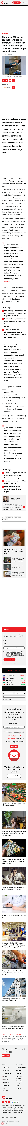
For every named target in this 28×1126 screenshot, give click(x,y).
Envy (16, 1119)
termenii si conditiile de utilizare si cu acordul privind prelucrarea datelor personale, (15, 735)
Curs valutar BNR (21, 1067)
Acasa (3, 1035)
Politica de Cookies (19, 1077)
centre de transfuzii (9, 517)
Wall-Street (4, 1119)
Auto (4, 1088)
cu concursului (14, 738)
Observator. (8, 281)
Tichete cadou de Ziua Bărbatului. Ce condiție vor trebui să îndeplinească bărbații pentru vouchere (14, 333)
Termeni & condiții (19, 1082)
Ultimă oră (6, 1067)
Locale (11, 1035)
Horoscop (6, 1085)
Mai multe (14, 776)
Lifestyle (5, 1079)
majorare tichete (18, 517)
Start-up (23, 1119)
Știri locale (6, 1070)
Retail (19, 1119)
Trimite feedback (9, 660)
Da (6, 640)
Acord (17, 1086)
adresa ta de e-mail (14, 723)
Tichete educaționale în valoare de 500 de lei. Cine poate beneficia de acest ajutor (14, 475)
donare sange (4, 519)
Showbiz (5, 1076)
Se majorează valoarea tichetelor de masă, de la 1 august (12, 489)
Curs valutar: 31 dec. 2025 (14, 670)
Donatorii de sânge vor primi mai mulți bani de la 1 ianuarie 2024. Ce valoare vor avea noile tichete (14, 322)
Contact (18, 1088)
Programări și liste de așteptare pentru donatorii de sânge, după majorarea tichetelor (14, 313)
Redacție (18, 1073)
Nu (6, 644)
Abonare (14, 746)
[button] (23, 3)
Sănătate (5, 33)
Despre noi (19, 1070)
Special (5, 1091)
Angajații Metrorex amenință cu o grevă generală (14, 482)
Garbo (13, 1119)
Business (6, 1082)
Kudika (9, 1119)
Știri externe (7, 1073)
